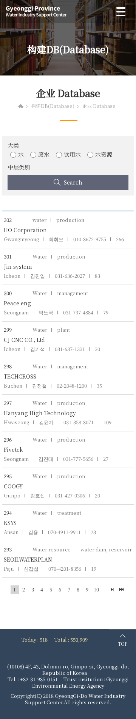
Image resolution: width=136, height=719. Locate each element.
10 (96, 589)
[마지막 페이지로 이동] (121, 589)
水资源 (103, 154)
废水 (43, 154)
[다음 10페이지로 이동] (112, 589)
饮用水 (72, 154)
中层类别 (19, 167)
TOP (122, 643)
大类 (13, 145)
